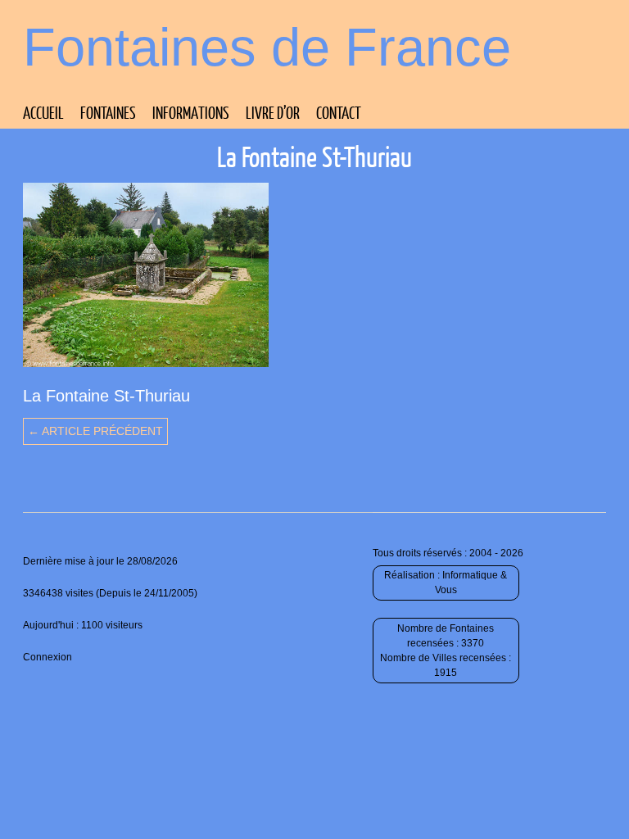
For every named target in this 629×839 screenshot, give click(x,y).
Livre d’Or (273, 112)
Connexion (47, 657)
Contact (338, 112)
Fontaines (108, 112)
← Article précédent (95, 431)
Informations (190, 112)
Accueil (43, 112)
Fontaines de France (267, 47)
